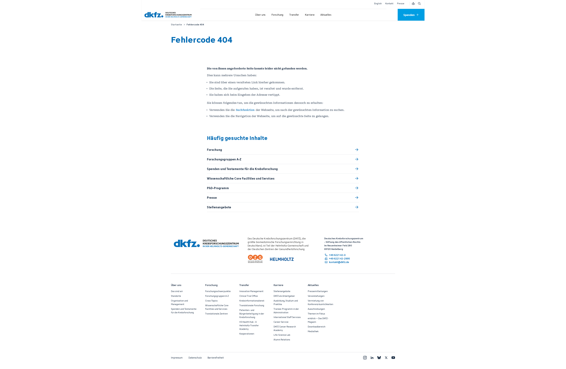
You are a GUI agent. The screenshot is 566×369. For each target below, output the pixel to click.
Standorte (176, 296)
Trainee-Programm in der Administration (286, 310)
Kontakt (389, 3)
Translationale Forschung (251, 305)
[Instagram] (365, 357)
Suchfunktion (245, 109)
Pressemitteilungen (318, 291)
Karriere (278, 285)
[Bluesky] (379, 357)
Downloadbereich (316, 326)
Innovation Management (251, 291)
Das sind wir (177, 291)
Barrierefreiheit (216, 357)
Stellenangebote (282, 291)
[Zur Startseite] (168, 14)
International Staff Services (287, 317)
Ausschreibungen (316, 309)
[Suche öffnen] (419, 3)
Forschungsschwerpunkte (218, 291)
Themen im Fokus (316, 313)
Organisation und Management (179, 302)
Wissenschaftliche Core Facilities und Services (216, 307)
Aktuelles (313, 285)
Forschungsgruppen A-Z (217, 296)
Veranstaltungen (316, 296)
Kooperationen (246, 333)
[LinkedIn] (372, 357)
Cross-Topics (211, 300)
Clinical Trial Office (248, 296)
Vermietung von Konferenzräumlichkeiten (320, 302)
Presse (400, 3)
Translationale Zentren (216, 313)
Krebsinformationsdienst (251, 300)
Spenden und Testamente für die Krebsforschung (183, 310)
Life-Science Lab (282, 335)
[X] (386, 357)
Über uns (176, 285)
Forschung (211, 285)
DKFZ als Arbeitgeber (284, 296)
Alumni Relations (282, 339)
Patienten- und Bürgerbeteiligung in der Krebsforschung (251, 313)
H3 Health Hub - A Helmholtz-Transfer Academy (249, 325)
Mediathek (313, 331)
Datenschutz (195, 357)
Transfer (244, 285)
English (378, 3)
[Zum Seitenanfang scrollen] (557, 353)
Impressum (177, 357)
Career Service (281, 322)
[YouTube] (393, 357)
